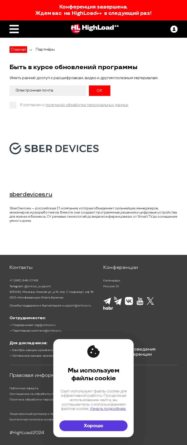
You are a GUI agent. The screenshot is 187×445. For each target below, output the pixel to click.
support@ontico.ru (76, 305)
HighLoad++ (87, 13)
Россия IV (111, 286)
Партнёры (45, 49)
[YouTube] (140, 304)
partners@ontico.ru (46, 330)
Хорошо (93, 426)
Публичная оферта (23, 388)
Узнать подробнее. (108, 408)
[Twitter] (150, 304)
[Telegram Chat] (107, 303)
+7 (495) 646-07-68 (23, 280)
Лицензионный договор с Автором (36, 414)
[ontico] (174, 29)
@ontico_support (37, 286)
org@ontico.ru (45, 325)
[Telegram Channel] (118, 304)
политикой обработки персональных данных (87, 105)
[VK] (129, 304)
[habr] (108, 309)
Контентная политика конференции (37, 419)
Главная (18, 49)
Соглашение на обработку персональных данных (47, 394)
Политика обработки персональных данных (43, 399)
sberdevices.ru (30, 194)
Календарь (111, 280)
